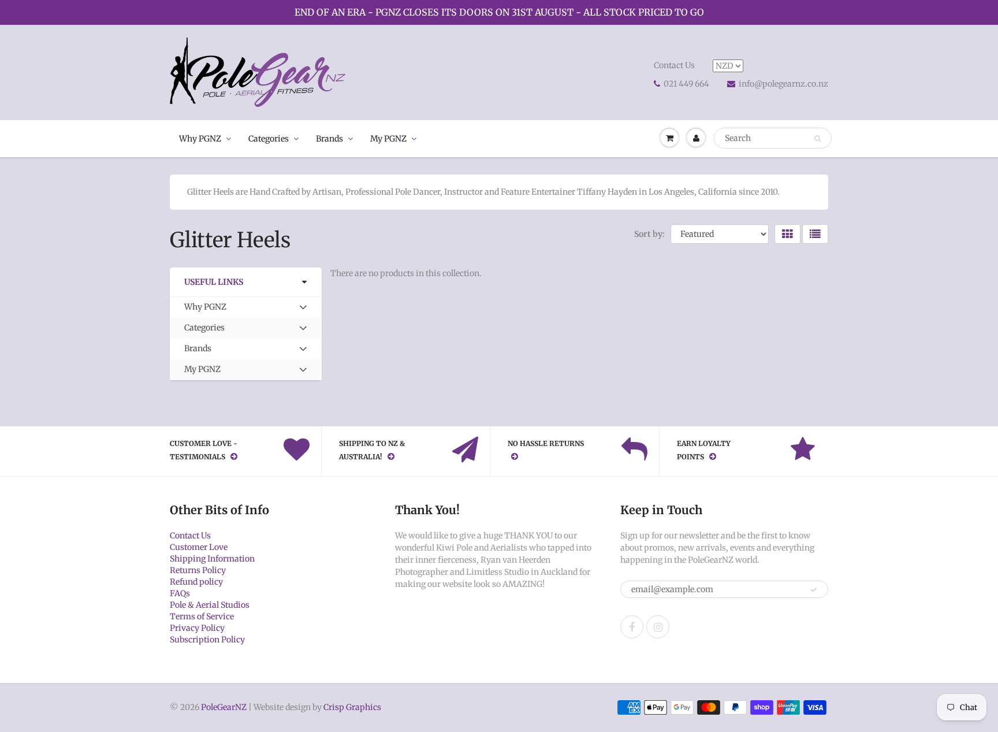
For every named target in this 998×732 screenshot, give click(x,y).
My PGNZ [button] (202, 372)
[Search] (817, 138)
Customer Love (199, 547)
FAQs (180, 593)
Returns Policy (198, 570)
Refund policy (196, 582)
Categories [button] (204, 330)
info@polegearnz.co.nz (783, 84)
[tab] (246, 307)
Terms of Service (202, 616)
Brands (329, 138)
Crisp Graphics (352, 707)
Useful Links (213, 282)
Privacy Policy (197, 628)
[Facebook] (631, 626)
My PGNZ (388, 138)
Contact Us (674, 65)
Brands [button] (202, 351)
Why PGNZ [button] (205, 309)
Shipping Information (212, 558)
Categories (268, 138)
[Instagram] (657, 626)
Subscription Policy (207, 639)
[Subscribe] (814, 590)
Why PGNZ (200, 138)
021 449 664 (686, 84)
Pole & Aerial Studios (210, 605)
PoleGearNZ (224, 707)
